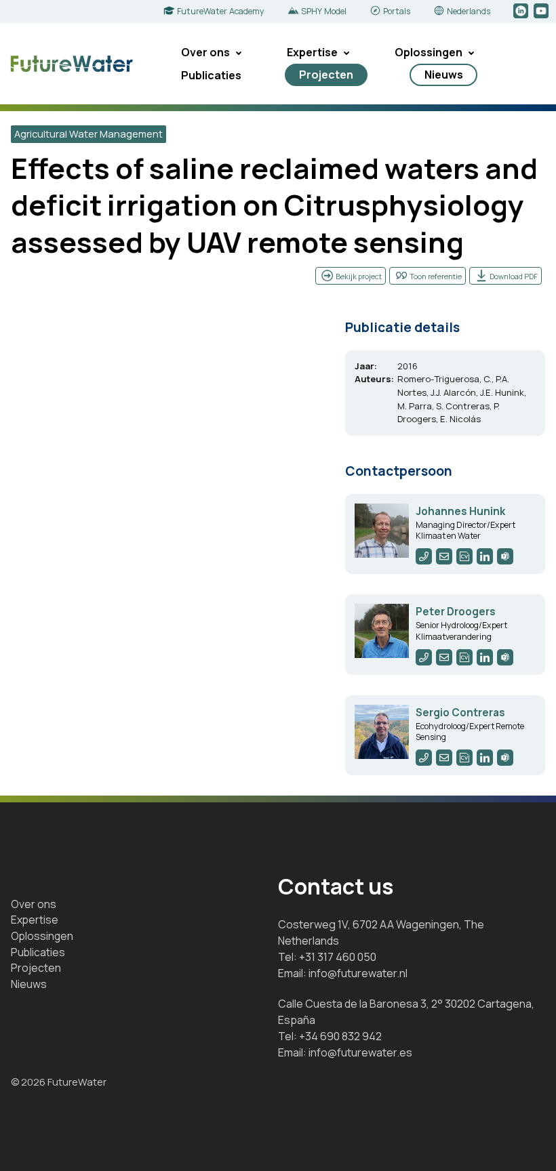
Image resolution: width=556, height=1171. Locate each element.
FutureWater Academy (220, 11)
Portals (396, 11)
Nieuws (443, 74)
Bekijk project (359, 276)
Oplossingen (428, 52)
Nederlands (468, 11)
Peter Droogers (456, 611)
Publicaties (211, 75)
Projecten (326, 74)
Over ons (205, 52)
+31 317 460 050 (337, 956)
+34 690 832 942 (340, 1036)
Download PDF (514, 276)
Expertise (312, 52)
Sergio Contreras (460, 712)
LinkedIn (521, 11)
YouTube (542, 11)
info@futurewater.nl (358, 973)
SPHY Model (323, 11)
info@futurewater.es (360, 1052)
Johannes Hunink (460, 511)
